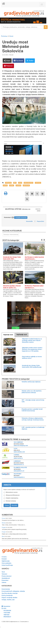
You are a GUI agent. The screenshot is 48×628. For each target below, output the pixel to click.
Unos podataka (6, 563)
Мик (3, 536)
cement (18, 185)
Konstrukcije (6, 589)
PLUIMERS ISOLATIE (20, 467)
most (20, 183)
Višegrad (8, 183)
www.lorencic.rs (19, 464)
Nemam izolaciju (11, 501)
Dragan (4, 527)
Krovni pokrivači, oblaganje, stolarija (13, 591)
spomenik (26, 185)
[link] (24, 13)
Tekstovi (4, 574)
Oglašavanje (6, 561)
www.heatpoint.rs (19, 477)
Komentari (7, 515)
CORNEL (16, 455)
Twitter (30, 61)
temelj (5, 185)
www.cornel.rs (18, 458)
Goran (4, 518)
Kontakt (4, 559)
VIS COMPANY (18, 442)
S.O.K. (16, 448)
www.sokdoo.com (19, 452)
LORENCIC (17, 461)
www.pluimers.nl (19, 471)
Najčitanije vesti (22, 334)
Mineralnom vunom (12, 492)
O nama (4, 557)
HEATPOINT (17, 474)
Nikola (3, 522)
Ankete (4, 582)
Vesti (11, 36)
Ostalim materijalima (12, 498)
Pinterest (9, 66)
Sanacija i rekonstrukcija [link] (10, 234)
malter (12, 185)
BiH (15, 183)
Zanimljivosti (6, 578)
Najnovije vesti (8, 334)
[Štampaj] (5, 193)
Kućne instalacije (7, 595)
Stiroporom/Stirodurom (13, 495)
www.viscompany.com (21, 445)
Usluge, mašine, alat (8, 599)
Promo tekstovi (6, 576)
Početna (4, 36)
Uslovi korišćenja (7, 565)
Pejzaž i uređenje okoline (9, 597)
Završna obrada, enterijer (10, 593)
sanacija (38, 183)
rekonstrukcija (28, 183)
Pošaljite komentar (21, 217)
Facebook (19, 61)
